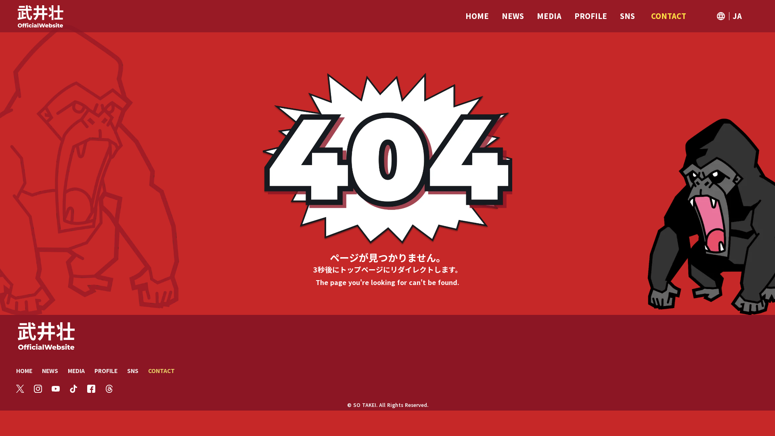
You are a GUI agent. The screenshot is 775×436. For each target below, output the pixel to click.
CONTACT (161, 371)
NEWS (50, 371)
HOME (24, 371)
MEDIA (76, 371)
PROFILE (105, 371)
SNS (132, 371)
